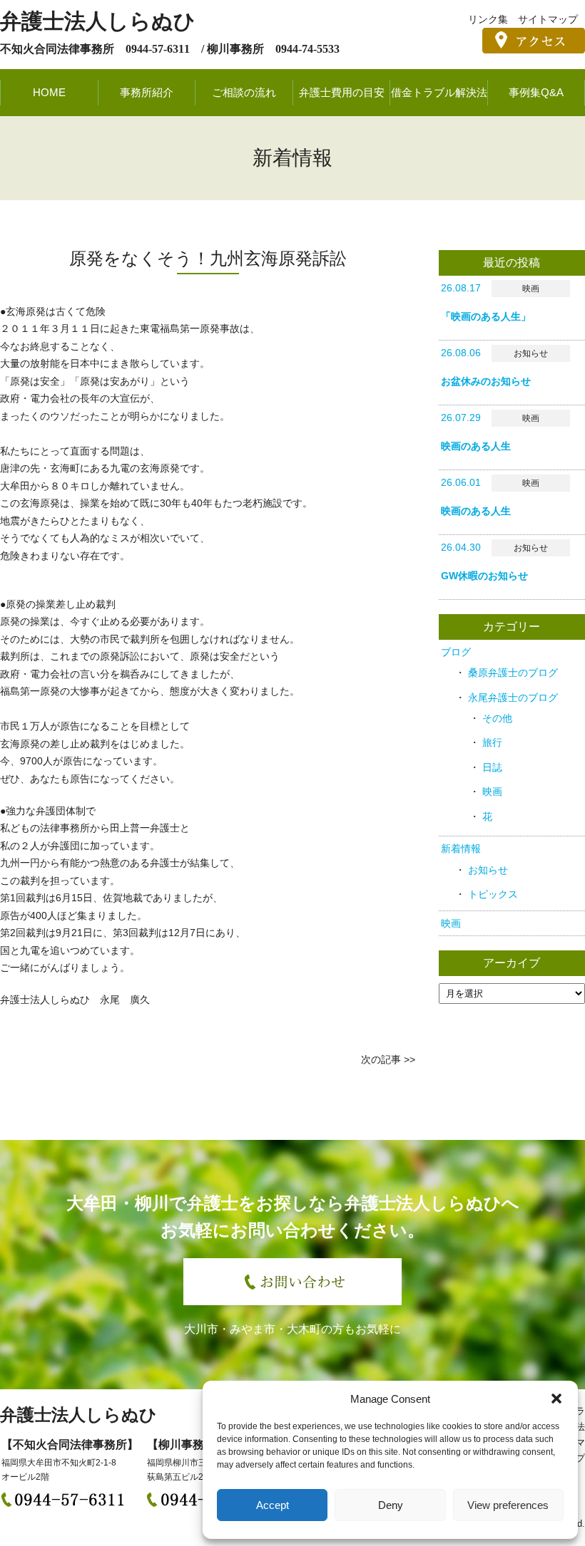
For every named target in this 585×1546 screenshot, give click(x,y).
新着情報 (461, 848)
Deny (390, 1505)
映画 (492, 791)
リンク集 (488, 19)
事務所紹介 (146, 92)
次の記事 (381, 1059)
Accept (272, 1505)
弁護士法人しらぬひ (97, 21)
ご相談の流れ (244, 92)
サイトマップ (548, 19)
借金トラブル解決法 (439, 92)
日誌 (492, 767)
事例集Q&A (536, 92)
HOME (49, 92)
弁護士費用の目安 (342, 92)
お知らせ (488, 870)
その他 (497, 718)
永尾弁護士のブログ (513, 697)
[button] (556, 1398)
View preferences (508, 1505)
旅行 (492, 742)
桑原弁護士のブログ (513, 672)
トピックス (493, 894)
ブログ (456, 652)
